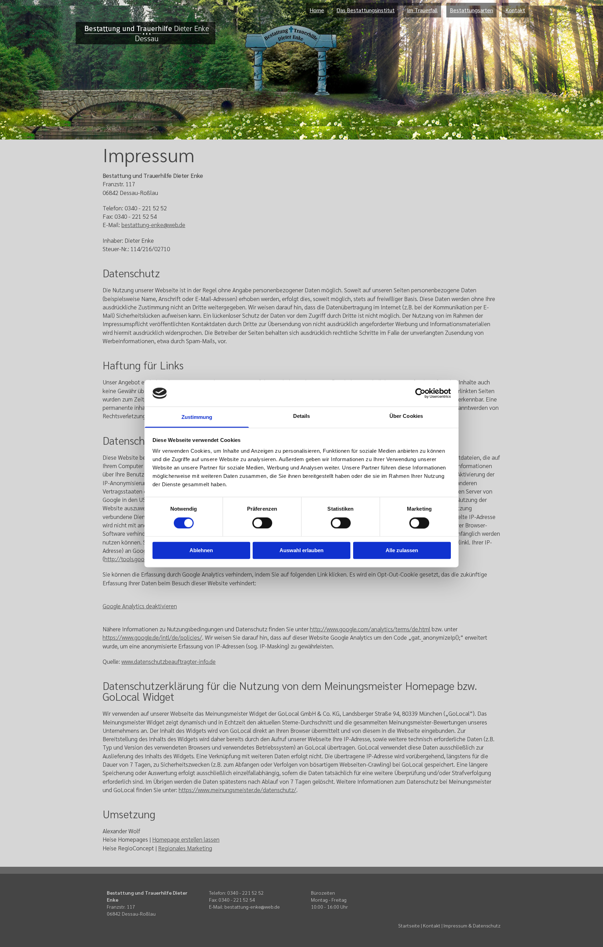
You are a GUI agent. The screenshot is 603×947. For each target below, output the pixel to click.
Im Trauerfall (422, 10)
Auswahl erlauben (301, 551)
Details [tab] (301, 416)
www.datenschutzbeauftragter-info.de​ (168, 661)
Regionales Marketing (185, 848)
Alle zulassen (402, 551)
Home (317, 10)
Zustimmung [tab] (197, 417)
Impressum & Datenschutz (472, 925)
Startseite (409, 925)
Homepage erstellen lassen (185, 839)
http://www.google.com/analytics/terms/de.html (370, 629)
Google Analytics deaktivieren (140, 606)
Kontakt (515, 10)
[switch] (262, 522)
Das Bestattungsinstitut (365, 10)
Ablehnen (201, 551)
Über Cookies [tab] (406, 416)
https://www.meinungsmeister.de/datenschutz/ (237, 790)
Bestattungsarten (471, 10)
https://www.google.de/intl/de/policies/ (152, 637)
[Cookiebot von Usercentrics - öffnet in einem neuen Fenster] (420, 393)
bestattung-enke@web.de (153, 224)
